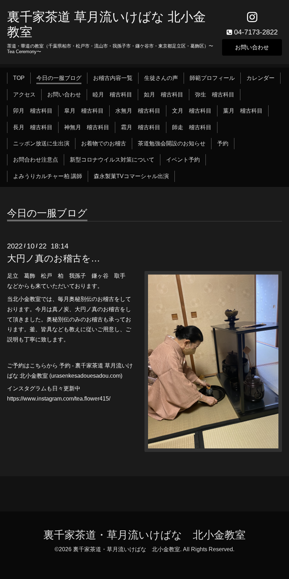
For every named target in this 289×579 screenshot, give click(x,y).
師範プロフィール (212, 78)
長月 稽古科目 (33, 127)
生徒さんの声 (161, 78)
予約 (222, 143)
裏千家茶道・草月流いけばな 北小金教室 (144, 535)
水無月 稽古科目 (137, 111)
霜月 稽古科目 (140, 127)
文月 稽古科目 (191, 111)
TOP (19, 78)
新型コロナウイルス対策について (112, 160)
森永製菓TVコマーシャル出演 (131, 176)
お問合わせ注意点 (35, 160)
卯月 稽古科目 (33, 111)
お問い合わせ (252, 47)
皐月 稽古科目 (84, 111)
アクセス (24, 94)
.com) (115, 376)
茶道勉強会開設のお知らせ (171, 143)
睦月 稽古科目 (112, 94)
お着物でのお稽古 (103, 143)
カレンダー (260, 78)
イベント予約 (183, 160)
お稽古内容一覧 (113, 78)
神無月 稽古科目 (86, 127)
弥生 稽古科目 (214, 94)
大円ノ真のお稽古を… (53, 258)
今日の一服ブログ (58, 78)
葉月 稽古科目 (243, 111)
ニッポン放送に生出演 (41, 143)
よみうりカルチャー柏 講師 (47, 176)
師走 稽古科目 (191, 127)
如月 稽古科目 (163, 94)
